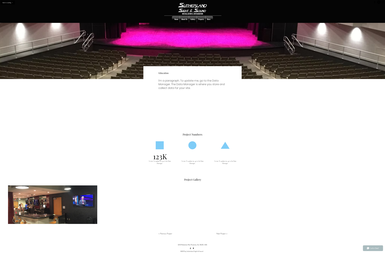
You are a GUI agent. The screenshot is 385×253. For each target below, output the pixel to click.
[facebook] (190, 248)
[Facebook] (374, 2)
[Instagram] (383, 2)
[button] (52, 204)
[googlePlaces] (193, 248)
